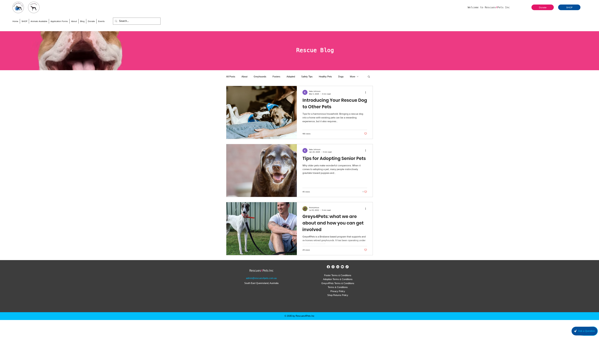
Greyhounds (260, 76)
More (352, 76)
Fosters (276, 76)
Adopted (291, 76)
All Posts (230, 76)
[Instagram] (333, 266)
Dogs (341, 76)
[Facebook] (328, 266)
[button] (39, 21)
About (244, 76)
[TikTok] (347, 266)
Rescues (255, 270)
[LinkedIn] (337, 266)
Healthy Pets (325, 76)
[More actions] (366, 92)
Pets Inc (268, 270)
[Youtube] (342, 266)
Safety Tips (307, 76)
